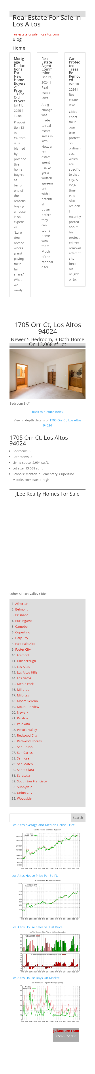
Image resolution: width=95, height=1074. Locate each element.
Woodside (24, 798)
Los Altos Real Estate (27, 1028)
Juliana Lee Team (66, 1031)
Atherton (21, 603)
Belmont (21, 609)
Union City (24, 793)
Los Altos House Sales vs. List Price (37, 927)
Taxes (18, 116)
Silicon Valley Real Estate (41, 1055)
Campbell (22, 626)
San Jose (23, 758)
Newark (22, 712)
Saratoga (23, 775)
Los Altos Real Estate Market (32, 1045)
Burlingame (23, 621)
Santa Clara (25, 770)
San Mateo (25, 764)
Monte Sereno (27, 701)
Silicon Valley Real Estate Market (35, 1071)
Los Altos (23, 667)
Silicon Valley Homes (44, 1063)
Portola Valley (27, 730)
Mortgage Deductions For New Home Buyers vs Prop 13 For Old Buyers (19, 79)
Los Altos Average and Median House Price (43, 825)
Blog (17, 39)
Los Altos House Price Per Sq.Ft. (35, 875)
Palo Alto (23, 724)
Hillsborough (26, 661)
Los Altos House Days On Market (35, 978)
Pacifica (22, 718)
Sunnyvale (24, 787)
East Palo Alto (25, 644)
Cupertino (22, 632)
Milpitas (23, 695)
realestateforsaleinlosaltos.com (36, 34)
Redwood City (27, 735)
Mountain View (28, 707)
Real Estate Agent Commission (47, 65)
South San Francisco (32, 781)
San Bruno (24, 747)
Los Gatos (24, 678)
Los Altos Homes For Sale (30, 1037)
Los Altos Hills (27, 672)
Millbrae (23, 689)
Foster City (23, 649)
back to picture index (47, 412)
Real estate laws (46, 92)
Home (19, 48)
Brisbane (21, 615)
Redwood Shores (29, 741)
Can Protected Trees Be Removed (74, 69)
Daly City (21, 638)
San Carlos (25, 752)
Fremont (23, 655)
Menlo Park (25, 684)
